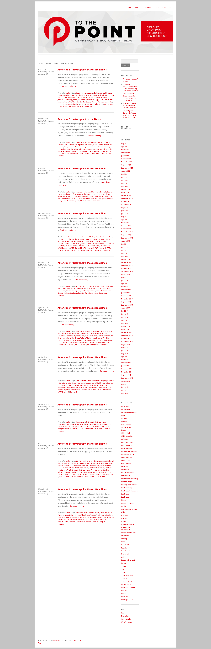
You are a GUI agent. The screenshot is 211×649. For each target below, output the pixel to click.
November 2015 (126, 372)
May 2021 (124, 180)
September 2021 (127, 168)
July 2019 (124, 244)
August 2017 (125, 308)
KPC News (81, 100)
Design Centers (126, 457)
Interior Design (126, 482)
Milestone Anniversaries (129, 509)
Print (157, 7)
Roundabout (125, 548)
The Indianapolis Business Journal (81, 149)
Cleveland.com (80, 422)
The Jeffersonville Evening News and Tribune (82, 386)
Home (130, 7)
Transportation (126, 581)
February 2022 (126, 153)
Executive (124, 467)
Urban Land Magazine (99, 522)
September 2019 (127, 238)
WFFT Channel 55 (76, 248)
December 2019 (126, 229)
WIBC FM (96, 390)
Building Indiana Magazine (103, 93)
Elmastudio (77, 640)
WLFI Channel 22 (83, 474)
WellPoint (124, 596)
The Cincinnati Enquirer (94, 338)
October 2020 (126, 201)
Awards (124, 419)
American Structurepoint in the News (79, 119)
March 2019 (125, 256)
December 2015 (126, 369)
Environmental (126, 463)
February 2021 (126, 189)
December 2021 (126, 159)
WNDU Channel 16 (96, 474)
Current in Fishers (93, 513)
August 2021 (125, 171)
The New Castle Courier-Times (88, 429)
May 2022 (124, 144)
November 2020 (126, 198)
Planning (124, 518)
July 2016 (124, 347)
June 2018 (124, 281)
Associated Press (81, 237)
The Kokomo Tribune (92, 519)
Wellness (124, 590)
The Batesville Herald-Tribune (79, 466)
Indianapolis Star (63, 424)
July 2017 (124, 311)
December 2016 (126, 332)
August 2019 (125, 241)
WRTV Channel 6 (65, 106)
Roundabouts (126, 551)
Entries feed (125, 616)
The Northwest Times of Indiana (68, 104)
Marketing (124, 500)
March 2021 (125, 186)
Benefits (124, 422)
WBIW (101, 104)
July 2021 (124, 174)
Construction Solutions (129, 451)
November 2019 (126, 232)
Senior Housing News (73, 291)
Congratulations (126, 448)
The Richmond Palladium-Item (102, 151)
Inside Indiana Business (101, 97)
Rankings (124, 539)
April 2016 (124, 357)
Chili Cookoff (125, 433)
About (137, 7)
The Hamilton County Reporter (73, 293)
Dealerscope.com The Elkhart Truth (83, 463)
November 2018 (126, 265)
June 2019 (124, 247)
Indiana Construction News (67, 383)
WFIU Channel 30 (88, 248)
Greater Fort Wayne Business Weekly (91, 239)
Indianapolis (125, 476)
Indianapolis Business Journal (80, 241)
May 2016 (124, 354)
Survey (123, 563)
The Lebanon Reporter (106, 340)
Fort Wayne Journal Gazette (94, 145)
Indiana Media (88, 97)
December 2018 (126, 262)
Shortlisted (125, 554)
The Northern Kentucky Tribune (83, 342)
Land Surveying (126, 488)
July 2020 (124, 211)
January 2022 (125, 156)
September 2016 (127, 341)
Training (124, 578)
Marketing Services (127, 503)
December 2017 (126, 296)
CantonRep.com (80, 381)
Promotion (125, 536)
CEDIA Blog (91, 237)
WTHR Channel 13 (71, 250)
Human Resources (127, 472)
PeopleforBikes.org (92, 424)
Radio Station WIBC (88, 194)
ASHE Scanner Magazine (83, 142)
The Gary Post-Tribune (97, 468)
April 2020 (124, 220)
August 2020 (125, 207)
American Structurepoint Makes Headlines (82, 69)
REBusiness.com (105, 424)
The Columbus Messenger (102, 147)
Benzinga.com (80, 286)
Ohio (123, 512)
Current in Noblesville (69, 288)
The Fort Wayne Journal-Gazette (80, 244)
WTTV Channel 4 (83, 250)
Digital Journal (97, 331)
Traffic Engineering (127, 575)
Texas (123, 569)
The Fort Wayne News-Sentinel (72, 517)
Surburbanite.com (104, 336)
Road (123, 542)
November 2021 (126, 162)
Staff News (167, 7)
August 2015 (125, 381)
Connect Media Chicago (100, 95)
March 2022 (125, 150)
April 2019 (124, 253)
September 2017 (127, 305)
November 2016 (126, 335)
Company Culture (127, 445)
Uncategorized (126, 584)
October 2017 (126, 302)
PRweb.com (61, 291)
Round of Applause (128, 545)
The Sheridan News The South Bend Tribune (91, 472)
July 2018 (124, 277)
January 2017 (125, 329)
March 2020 (125, 223)
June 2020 (124, 214)
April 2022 (124, 147)
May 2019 (124, 250)
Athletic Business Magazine (84, 93)
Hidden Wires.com (101, 463)
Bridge (123, 430)
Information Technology (129, 479)
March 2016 (125, 360)
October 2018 (126, 268)
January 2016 (125, 366)
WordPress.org (126, 622)
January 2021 (125, 192)
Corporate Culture (127, 454)
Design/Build (125, 460)
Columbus (124, 439)
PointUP (124, 521)
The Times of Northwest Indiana (68, 153)
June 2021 (124, 177)
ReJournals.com (79, 336)
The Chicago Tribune (90, 102)
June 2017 (124, 314)
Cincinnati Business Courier (95, 286)
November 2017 (126, 299)
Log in (123, 613)
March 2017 (125, 323)
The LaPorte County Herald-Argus (96, 293)
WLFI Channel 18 (100, 248)
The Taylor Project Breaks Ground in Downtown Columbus (130, 105)
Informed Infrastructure (73, 194)
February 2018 (126, 290)
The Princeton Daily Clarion (89, 104)
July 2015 (124, 384)
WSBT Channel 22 (65, 477)
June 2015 (124, 387)
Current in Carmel (64, 239)
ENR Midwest (74, 239)
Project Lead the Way (128, 533)
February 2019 (126, 259)
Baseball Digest (97, 142)
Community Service (128, 442)
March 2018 (125, 287)
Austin (123, 416)
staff (123, 557)
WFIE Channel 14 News (87, 153)
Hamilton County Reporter (74, 97)
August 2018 (125, 274)
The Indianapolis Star (105, 102)
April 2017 (124, 320)
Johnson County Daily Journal (67, 100)
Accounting (125, 406)
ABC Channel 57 (80, 461)
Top (39, 643)
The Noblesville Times (84, 151)
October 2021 (126, 165)
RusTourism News (91, 336)
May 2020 (124, 217)
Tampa (123, 566)
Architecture (125, 409)
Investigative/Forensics (129, 485)
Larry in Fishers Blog (71, 147)
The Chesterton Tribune (66, 385)
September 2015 (127, 378)
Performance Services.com (102, 288)
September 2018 (127, 271)
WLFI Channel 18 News (103, 153)
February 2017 (126, 326)
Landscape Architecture (129, 491)
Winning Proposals (127, 600)
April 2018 (124, 284)
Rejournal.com (63, 426)
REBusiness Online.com (65, 336)
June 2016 (124, 350)
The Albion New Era (75, 102)
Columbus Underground (83, 95)
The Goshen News (64, 149)
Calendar (147, 7)
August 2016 (125, 345)
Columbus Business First (66, 95)
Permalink (88, 106)
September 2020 (127, 204)
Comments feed (126, 619)
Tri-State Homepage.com (71, 201)
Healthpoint (125, 470)
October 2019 (126, 235)
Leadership (125, 494)
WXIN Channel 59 (78, 106)
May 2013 (124, 390)
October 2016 (126, 338)
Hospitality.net (108, 331)
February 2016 (126, 363)
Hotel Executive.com (64, 334)
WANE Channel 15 (63, 248)
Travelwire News (105, 246)
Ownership (125, 515)
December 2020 (126, 195)
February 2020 (126, 226)
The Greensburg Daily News (92, 517)
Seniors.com (89, 100)
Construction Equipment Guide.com (87, 192)
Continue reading (68, 86)
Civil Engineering (126, 436)
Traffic (123, 572)
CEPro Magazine (64, 463)
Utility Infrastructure (128, 587)
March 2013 (125, 393)
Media (68, 93)
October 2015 (126, 375)
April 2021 (124, 183)
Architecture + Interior (129, 413)
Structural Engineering (128, 560)
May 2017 (124, 317)
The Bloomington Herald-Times (100, 466)
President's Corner (127, 524)
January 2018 (125, 293)
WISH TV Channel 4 (70, 474)
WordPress (57, 640)
